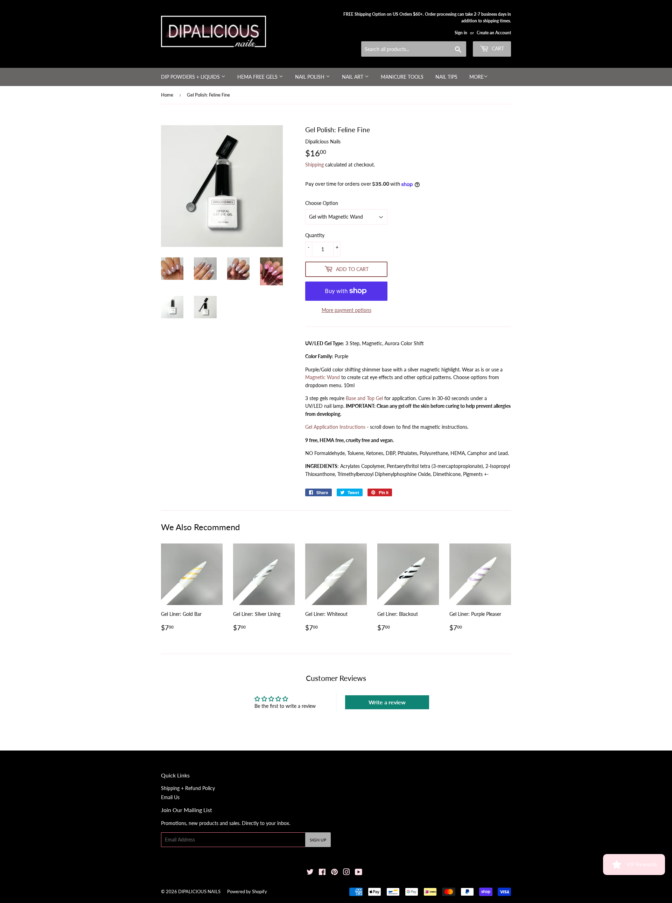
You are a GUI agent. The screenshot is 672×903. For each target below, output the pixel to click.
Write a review (387, 702)
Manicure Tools (402, 77)
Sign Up (318, 839)
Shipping (314, 165)
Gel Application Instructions (335, 427)
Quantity (314, 235)
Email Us (170, 797)
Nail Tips (446, 77)
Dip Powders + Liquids (191, 77)
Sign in (461, 32)
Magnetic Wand (322, 377)
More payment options (346, 310)
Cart (497, 48)
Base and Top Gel (364, 398)
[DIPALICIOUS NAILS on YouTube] (358, 873)
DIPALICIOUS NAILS (199, 891)
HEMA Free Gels (258, 77)
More (476, 77)
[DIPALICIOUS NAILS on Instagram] (346, 873)
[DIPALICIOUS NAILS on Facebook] (322, 873)
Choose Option (321, 203)
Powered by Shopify (247, 891)
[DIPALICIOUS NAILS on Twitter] (310, 873)
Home (167, 95)
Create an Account (494, 32)
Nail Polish (310, 77)
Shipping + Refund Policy (188, 788)
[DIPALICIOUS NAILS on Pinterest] (334, 873)
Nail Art (353, 77)
